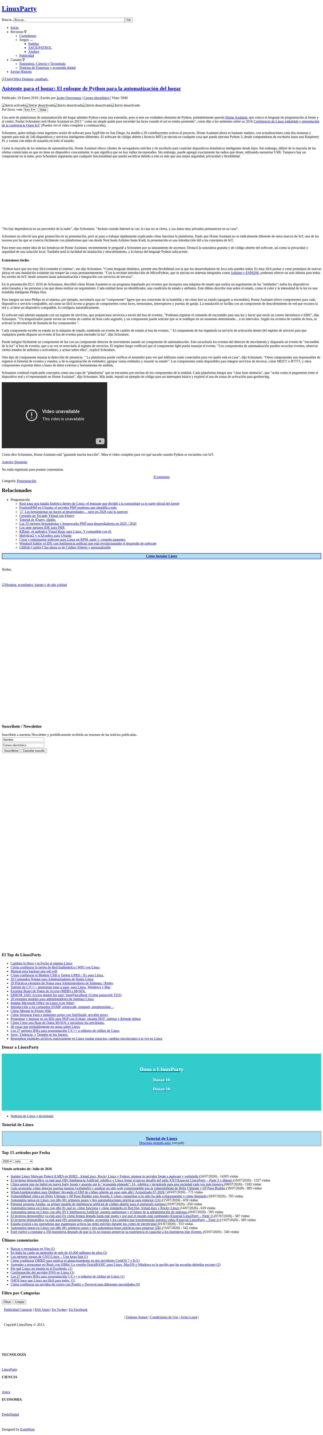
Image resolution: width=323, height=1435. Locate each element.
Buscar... (8, 20)
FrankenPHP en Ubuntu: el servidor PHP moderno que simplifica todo (68, 507)
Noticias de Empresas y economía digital (47, 68)
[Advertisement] (133, 192)
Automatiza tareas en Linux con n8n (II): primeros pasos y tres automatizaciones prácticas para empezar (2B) (86, 1228)
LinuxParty (19, 9)
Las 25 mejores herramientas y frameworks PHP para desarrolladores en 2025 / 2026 (77, 523)
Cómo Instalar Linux (161, 556)
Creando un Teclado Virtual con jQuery (46, 516)
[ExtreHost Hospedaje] (34, 585)
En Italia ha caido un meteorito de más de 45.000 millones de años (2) (59, 1253)
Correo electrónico (96, 98)
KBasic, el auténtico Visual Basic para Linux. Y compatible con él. (65, 531)
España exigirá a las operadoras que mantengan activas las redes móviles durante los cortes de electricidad (84, 1224)
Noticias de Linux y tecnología (32, 1116)
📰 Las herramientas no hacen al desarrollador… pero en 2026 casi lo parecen (73, 512)
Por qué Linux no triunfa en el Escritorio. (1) (41, 1268)
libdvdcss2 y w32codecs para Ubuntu (45, 535)
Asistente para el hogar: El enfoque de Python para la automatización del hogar (91, 88)
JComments (161, 477)
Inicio (14, 27)
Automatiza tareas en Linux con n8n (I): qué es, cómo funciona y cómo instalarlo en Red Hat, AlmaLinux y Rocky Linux (95, 1208)
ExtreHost (27, 1429)
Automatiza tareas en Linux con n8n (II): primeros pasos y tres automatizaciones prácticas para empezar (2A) (86, 1200)
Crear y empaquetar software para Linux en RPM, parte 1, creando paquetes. (72, 539)
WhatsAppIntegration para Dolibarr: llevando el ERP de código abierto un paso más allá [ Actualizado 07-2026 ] (89, 1192)
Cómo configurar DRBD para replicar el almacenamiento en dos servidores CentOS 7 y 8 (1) (75, 1260)
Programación (26, 481)
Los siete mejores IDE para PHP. (42, 527)
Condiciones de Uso (164, 1317)
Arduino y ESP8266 (244, 273)
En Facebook (78, 1310)
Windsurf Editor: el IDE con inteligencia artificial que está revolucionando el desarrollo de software (87, 543)
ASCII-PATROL (40, 48)
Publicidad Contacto (18, 1310)
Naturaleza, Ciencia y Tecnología (42, 64)
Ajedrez (33, 51)
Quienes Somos (137, 1317)
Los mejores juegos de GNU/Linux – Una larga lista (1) (49, 1257)
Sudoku (33, 44)
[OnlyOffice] (25, 79)
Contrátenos (27, 36)
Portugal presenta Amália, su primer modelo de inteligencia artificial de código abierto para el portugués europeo (89, 1204)
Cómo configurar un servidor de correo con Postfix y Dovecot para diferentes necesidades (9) (75, 1284)
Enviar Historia (21, 71)
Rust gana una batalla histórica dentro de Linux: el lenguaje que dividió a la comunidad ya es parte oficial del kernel (99, 503)
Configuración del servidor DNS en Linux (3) (42, 1272)
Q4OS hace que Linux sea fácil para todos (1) (43, 1280)
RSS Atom (41, 1310)
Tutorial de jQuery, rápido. (37, 520)
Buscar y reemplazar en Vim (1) (33, 1249)
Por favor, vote (12, 109)
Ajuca (6, 1392)
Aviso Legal (188, 1317)
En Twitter (59, 1310)
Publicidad (26, 55)
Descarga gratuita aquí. (155, 1143)
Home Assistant (236, 117)
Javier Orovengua (68, 98)
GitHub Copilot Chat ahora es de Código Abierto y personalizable (65, 547)
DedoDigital (10, 1414)
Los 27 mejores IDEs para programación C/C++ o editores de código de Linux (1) (67, 1276)
